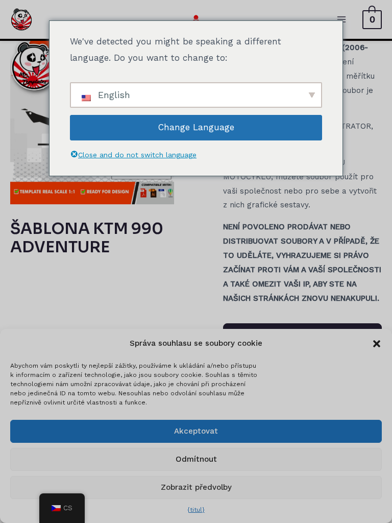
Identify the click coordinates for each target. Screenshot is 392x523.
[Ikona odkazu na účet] (196, 19)
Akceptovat (196, 431)
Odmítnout (196, 459)
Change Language (196, 127)
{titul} (196, 509)
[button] (377, 344)
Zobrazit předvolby (196, 487)
